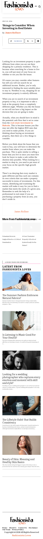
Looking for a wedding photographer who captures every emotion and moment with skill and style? (21, 378)
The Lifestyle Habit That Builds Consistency (19, 421)
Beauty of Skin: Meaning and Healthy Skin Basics (18, 460)
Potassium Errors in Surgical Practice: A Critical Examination (11, 239)
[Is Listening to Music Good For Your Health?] (21, 320)
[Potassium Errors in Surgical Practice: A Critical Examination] (11, 227)
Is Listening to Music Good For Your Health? (19, 336)
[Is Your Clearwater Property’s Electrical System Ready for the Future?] (31, 227)
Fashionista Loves (21, 535)
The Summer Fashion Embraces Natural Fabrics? (20, 296)
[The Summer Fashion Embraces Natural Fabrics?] (21, 281)
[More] (38, 41)
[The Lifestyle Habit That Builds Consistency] (21, 405)
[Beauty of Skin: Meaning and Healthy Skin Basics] (21, 445)
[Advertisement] (21, 497)
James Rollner (13, 33)
